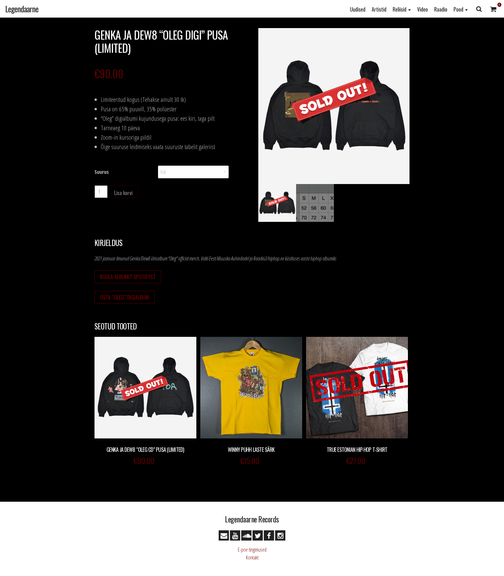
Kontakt (252, 557)
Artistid (379, 9)
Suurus (101, 171)
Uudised (357, 9)
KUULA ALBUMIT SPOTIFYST (128, 277)
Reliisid (399, 9)
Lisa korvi (123, 193)
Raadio (440, 9)
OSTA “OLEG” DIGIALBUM (124, 297)
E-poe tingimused (252, 549)
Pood (458, 9)
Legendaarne (21, 9)
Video (422, 9)
